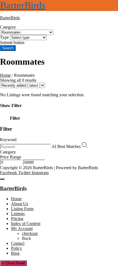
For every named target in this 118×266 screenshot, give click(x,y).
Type (4, 37)
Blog (15, 253)
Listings (18, 213)
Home (5, 75)
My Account (22, 228)
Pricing (17, 218)
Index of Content (25, 223)
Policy (16, 248)
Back (26, 238)
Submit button (12, 42)
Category (8, 27)
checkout (30, 233)
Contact (17, 243)
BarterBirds (23, 5)
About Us (19, 203)
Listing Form (22, 208)
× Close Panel (13, 263)
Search (7, 48)
